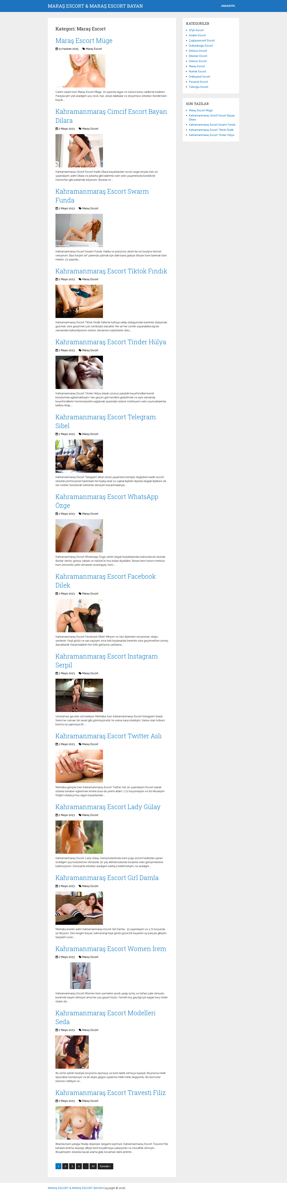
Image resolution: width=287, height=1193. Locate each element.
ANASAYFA (228, 5)
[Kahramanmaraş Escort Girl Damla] (79, 908)
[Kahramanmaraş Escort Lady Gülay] (79, 837)
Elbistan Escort (198, 56)
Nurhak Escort (197, 71)
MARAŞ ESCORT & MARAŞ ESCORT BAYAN (95, 6)
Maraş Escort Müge (83, 40)
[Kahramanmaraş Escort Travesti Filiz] (79, 1123)
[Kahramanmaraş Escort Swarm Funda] (79, 230)
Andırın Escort (197, 35)
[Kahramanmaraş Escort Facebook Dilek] (79, 615)
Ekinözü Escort (198, 50)
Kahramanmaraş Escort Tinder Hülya (110, 342)
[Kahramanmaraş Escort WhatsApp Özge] (79, 535)
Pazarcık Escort (198, 81)
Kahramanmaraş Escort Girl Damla (107, 877)
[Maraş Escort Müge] (80, 71)
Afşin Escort (196, 30)
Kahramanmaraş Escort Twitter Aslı (108, 736)
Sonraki (104, 1166)
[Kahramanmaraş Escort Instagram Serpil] (79, 695)
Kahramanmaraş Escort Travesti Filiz (110, 1092)
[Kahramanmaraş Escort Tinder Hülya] (79, 372)
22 (93, 1166)
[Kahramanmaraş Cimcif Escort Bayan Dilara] (79, 150)
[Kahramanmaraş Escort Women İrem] (80, 975)
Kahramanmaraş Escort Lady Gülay (108, 806)
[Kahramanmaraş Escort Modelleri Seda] (72, 1052)
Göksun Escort (198, 61)
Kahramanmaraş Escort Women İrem (110, 948)
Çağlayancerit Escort (202, 40)
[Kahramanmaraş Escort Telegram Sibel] (79, 456)
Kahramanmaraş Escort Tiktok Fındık (111, 271)
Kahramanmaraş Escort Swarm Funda (212, 124)
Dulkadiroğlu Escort (201, 45)
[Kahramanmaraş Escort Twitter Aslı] (79, 766)
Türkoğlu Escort (198, 87)
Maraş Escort (94, 48)
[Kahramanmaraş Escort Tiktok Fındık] (79, 301)
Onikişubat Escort (199, 76)
